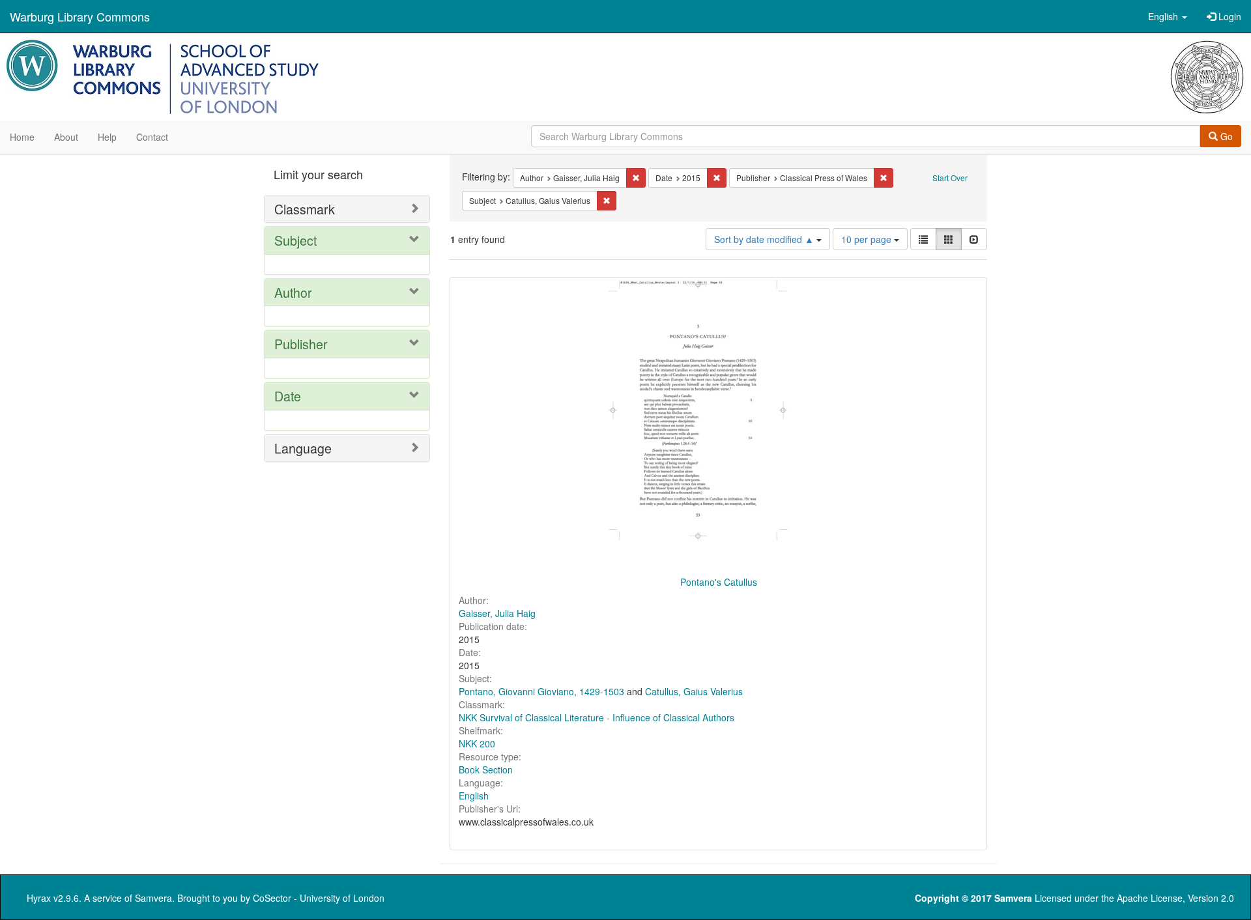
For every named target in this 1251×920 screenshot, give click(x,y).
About (66, 136)
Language (303, 447)
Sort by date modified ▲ (765, 239)
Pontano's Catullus (718, 581)
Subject (295, 240)
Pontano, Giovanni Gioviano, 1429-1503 (541, 691)
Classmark (304, 208)
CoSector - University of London (318, 897)
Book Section (486, 769)
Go (1225, 136)
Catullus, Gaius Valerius (694, 691)
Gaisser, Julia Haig (497, 613)
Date (287, 395)
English (474, 795)
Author (293, 292)
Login (1228, 16)
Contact (152, 136)
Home (22, 136)
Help (107, 136)
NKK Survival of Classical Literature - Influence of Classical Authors (596, 717)
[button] (1167, 16)
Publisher (301, 343)
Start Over (950, 177)
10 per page (867, 239)
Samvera (153, 897)
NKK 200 (477, 743)
